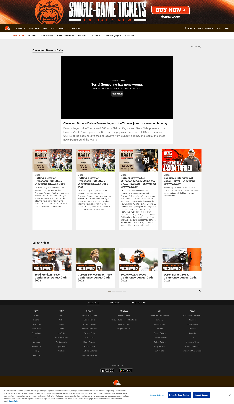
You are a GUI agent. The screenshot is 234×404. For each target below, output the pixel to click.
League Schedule (123, 329)
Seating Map (89, 337)
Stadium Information (192, 346)
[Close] (230, 395)
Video (61, 320)
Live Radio (61, 333)
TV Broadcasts (61, 342)
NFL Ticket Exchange (89, 351)
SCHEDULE (124, 311)
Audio (61, 329)
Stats (36, 337)
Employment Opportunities (192, 351)
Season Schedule (123, 315)
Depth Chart (36, 324)
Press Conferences (61, 337)
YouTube (61, 351)
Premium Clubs (89, 333)
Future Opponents (123, 324)
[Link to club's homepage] (7, 28)
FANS (160, 311)
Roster (36, 315)
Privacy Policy (13, 401)
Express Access (89, 346)
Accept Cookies (201, 395)
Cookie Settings (157, 395)
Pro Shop (192, 329)
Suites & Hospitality (89, 329)
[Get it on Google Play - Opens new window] (126, 372)
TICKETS (89, 311)
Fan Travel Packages (89, 355)
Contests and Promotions (159, 315)
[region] (117, 395)
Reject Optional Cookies (179, 395)
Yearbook (36, 355)
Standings (36, 342)
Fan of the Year (159, 324)
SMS (192, 337)
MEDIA (61, 311)
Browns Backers (159, 333)
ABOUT (192, 311)
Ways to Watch (61, 346)
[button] (117, 94)
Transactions (36, 333)
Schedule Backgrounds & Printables (123, 320)
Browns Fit (192, 320)
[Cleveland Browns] (117, 383)
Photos (61, 324)
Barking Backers (159, 342)
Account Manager (89, 324)
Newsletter (192, 333)
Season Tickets (89, 320)
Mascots (160, 329)
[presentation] (200, 233)
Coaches (36, 320)
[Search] (185, 28)
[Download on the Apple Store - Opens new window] (107, 371)
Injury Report (36, 329)
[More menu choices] (83, 28)
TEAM (36, 311)
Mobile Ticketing (89, 342)
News (61, 315)
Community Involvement (192, 315)
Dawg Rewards (159, 346)
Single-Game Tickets (89, 315)
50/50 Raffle (159, 351)
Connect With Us (192, 342)
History (36, 351)
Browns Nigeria (192, 324)
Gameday (159, 320)
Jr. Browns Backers (160, 337)
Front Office (36, 346)
